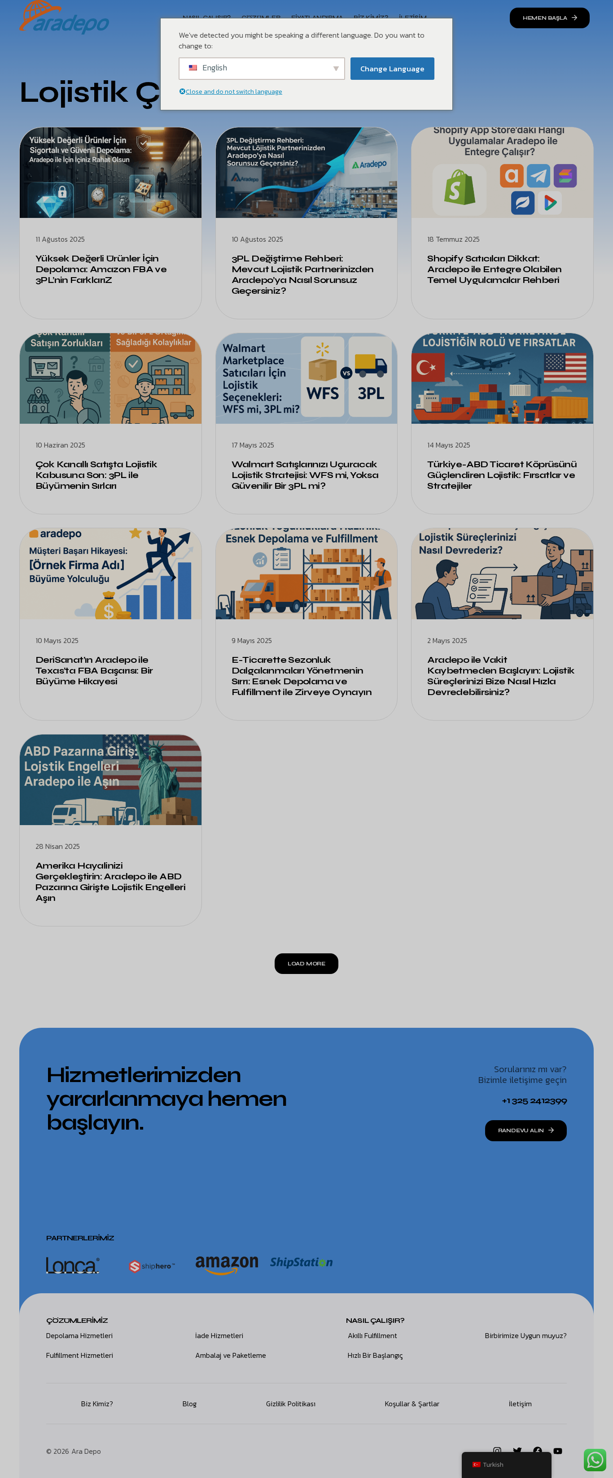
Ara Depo (86, 1451)
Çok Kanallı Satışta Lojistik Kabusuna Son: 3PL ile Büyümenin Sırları (96, 475)
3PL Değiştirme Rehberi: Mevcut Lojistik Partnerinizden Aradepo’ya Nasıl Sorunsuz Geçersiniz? (303, 274)
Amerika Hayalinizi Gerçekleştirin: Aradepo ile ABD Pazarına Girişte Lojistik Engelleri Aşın (110, 882)
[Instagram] (497, 1451)
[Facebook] (538, 1451)
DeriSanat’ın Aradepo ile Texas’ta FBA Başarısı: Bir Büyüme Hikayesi (94, 670)
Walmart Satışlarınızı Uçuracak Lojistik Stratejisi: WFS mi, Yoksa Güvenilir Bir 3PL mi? (305, 475)
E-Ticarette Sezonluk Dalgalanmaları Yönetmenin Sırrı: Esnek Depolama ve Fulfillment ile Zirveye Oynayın (302, 676)
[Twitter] (517, 1451)
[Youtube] (558, 1451)
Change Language (392, 68)
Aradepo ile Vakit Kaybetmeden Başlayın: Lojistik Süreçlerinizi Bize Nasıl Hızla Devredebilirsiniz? (500, 676)
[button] (306, 963)
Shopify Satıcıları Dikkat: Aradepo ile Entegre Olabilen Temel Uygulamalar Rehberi (494, 269)
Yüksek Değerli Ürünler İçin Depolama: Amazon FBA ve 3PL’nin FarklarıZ (100, 269)
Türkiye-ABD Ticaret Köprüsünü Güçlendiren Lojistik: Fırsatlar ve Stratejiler (502, 475)
